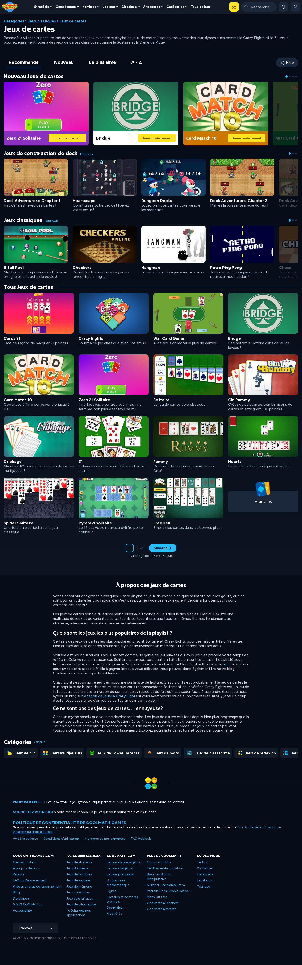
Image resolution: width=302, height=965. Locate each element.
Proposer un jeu (28, 802)
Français (26, 928)
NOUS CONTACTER (27, 904)
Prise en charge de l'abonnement (37, 886)
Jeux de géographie (81, 904)
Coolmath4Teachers (163, 903)
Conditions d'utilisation (61, 839)
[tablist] (75, 62)
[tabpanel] (151, 318)
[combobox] (259, 7)
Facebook (204, 880)
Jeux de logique (78, 880)
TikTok (202, 862)
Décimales (114, 908)
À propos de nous (26, 868)
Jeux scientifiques (79, 898)
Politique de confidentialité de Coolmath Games (69, 822)
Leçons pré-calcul (120, 874)
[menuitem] (43, 7)
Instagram (205, 874)
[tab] (23, 62)
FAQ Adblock (141, 839)
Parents (18, 874)
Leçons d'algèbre (119, 868)
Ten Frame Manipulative (164, 868)
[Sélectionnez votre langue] (283, 7)
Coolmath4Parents (161, 909)
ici (226, 664)
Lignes (111, 891)
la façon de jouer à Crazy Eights (110, 696)
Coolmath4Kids (159, 862)
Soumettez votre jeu (33, 812)
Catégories (14, 21)
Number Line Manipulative (166, 885)
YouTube (203, 886)
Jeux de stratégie (79, 862)
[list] (151, 413)
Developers (21, 898)
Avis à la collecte (25, 839)
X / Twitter (205, 868)
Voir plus (39, 741)
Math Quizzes (157, 897)
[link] (46, 113)
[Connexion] (295, 7)
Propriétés (114, 914)
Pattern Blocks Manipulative (168, 891)
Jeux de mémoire (79, 886)
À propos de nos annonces (105, 839)
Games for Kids (24, 862)
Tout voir (87, 154)
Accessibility (22, 910)
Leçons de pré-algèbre (123, 862)
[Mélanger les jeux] (234, 7)
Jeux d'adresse (77, 868)
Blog (16, 892)
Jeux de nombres (79, 874)
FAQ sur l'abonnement (29, 880)
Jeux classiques (42, 21)
